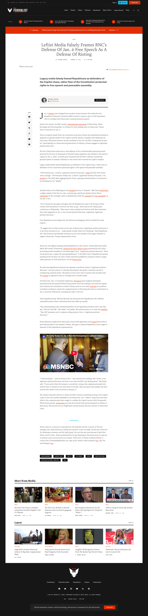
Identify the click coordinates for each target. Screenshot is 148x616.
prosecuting (60, 403)
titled (88, 173)
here (96, 441)
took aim (93, 286)
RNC (65, 460)
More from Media (24, 480)
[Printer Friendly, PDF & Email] (29, 144)
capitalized (44, 196)
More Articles (100, 100)
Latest (18, 522)
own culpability (100, 196)
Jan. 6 (69, 456)
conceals (88, 196)
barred (94, 322)
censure (45, 276)
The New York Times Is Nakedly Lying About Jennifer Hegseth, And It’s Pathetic (27, 510)
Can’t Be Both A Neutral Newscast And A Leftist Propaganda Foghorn (58, 510)
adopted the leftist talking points (75, 249)
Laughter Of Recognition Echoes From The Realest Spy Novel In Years (88, 550)
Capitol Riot (58, 456)
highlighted (104, 190)
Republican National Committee (50, 460)
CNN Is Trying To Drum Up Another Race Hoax (119, 509)
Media (88, 456)
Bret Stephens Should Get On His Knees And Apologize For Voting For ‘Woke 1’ (88, 510)
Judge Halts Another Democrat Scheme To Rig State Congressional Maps (27, 551)
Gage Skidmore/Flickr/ (115, 69)
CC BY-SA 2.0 (124, 69)
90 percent (78, 281)
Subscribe (134, 2)
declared (72, 190)
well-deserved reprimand (77, 124)
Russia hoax (76, 259)
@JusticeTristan (54, 101)
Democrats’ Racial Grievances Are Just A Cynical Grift (118, 550)
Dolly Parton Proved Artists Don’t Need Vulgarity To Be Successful (57, 550)
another (43, 178)
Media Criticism (99, 456)
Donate (124, 2)
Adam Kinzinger (46, 456)
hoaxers (51, 113)
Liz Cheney (79, 456)
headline (104, 309)
